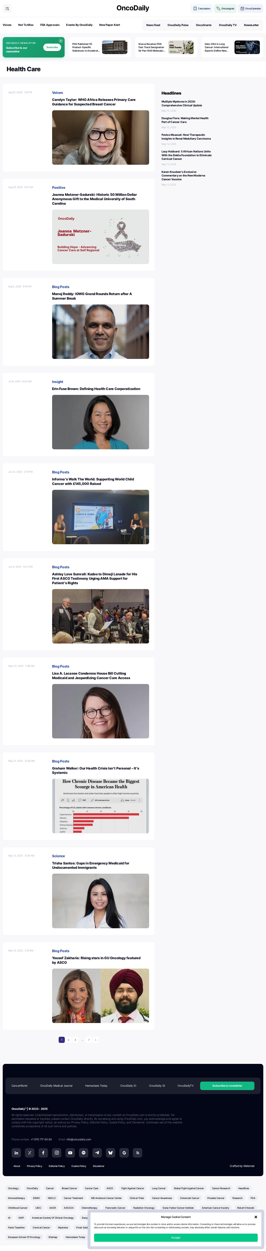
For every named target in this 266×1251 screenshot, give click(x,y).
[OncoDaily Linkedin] (16, 1153)
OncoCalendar (253, 8)
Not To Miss (25, 25)
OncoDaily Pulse (178, 25)
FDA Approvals (50, 25)
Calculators (204, 8)
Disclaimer (98, 1166)
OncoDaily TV (228, 25)
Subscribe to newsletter (227, 1085)
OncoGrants (204, 25)
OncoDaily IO (128, 1085)
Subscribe (52, 47)
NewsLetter (251, 25)
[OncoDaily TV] (70, 1153)
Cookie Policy (78, 1166)
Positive (58, 188)
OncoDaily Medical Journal (56, 1085)
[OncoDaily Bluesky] (110, 1153)
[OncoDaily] (133, 8)
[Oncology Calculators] (195, 9)
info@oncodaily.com (79, 1139)
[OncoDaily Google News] (124, 1153)
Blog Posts (60, 287)
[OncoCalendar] (242, 9)
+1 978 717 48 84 (41, 1139)
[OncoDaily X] (29, 1153)
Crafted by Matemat (242, 1166)
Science (58, 856)
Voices (7, 25)
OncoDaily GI (157, 1085)
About (17, 1166)
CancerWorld (19, 1085)
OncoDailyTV (185, 1085)
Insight (57, 382)
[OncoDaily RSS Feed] (137, 1153)
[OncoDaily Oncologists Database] (218, 9)
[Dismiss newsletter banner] (60, 41)
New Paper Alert (109, 25)
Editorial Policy (57, 1166)
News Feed (153, 25)
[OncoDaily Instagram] (56, 1153)
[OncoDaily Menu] (7, 8)
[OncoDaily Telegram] (97, 1153)
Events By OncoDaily (79, 25)
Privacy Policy (34, 1166)
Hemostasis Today (96, 1085)
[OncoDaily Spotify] (83, 1153)
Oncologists (227, 8)
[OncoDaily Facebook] (43, 1153)
